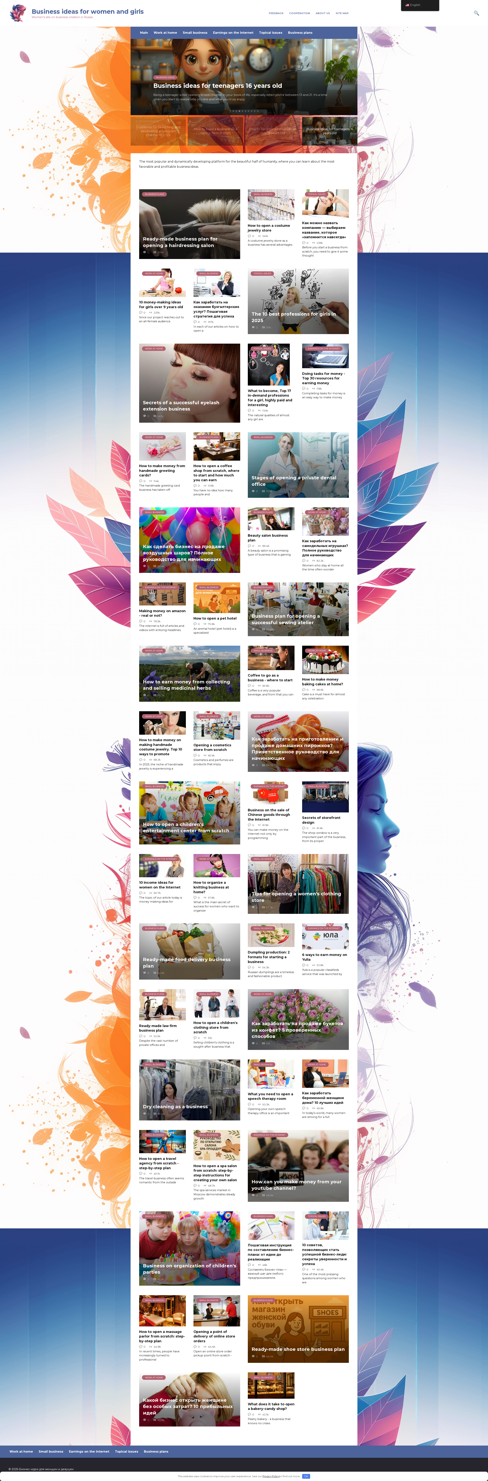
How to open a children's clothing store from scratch (215, 1027)
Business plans (300, 32)
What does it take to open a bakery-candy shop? (271, 1406)
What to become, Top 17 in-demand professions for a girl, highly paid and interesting (270, 398)
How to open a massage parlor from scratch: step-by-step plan (162, 1336)
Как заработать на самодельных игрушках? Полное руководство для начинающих (325, 548)
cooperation (299, 13)
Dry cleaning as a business (175, 1107)
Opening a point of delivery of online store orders (214, 1336)
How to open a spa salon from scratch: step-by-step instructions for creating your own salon (215, 1173)
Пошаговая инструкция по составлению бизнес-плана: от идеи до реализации (271, 1252)
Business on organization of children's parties (189, 1269)
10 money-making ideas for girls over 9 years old (161, 304)
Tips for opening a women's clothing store (296, 897)
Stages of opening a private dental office (294, 481)
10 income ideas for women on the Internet (160, 884)
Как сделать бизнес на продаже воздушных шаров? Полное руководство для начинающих (184, 553)
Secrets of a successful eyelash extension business (181, 406)
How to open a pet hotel (215, 618)
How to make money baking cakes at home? (322, 681)
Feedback (276, 13)
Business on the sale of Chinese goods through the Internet (269, 814)
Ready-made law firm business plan (158, 1028)
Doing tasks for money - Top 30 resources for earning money (323, 378)
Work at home (165, 32)
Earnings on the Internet (233, 32)
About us (323, 13)
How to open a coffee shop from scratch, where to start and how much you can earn (216, 473)
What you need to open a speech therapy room (270, 1096)
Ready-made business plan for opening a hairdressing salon (180, 242)
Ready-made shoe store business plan (298, 1349)
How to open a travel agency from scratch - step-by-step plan (159, 1163)
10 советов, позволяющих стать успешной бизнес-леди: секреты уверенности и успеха (324, 1254)
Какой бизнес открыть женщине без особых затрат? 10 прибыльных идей (188, 1406)
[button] (230, 111)
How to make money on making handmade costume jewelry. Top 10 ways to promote (160, 747)
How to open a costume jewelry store (269, 228)
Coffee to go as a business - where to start (270, 677)
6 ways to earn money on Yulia (324, 957)
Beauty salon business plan (268, 537)
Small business (195, 32)
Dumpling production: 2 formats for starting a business (269, 957)
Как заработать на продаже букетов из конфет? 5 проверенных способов (297, 1030)
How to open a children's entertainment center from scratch (186, 828)
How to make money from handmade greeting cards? (162, 470)
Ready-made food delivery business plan (186, 963)
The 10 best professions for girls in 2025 (294, 317)
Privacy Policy (270, 1476)
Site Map (342, 13)
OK (306, 1476)
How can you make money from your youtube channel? (297, 1185)
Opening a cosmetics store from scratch (212, 747)
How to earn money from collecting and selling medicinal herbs (186, 685)
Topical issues (270, 32)
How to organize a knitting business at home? (211, 887)
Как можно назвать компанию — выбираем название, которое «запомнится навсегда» (324, 230)
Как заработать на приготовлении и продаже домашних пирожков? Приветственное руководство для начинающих (298, 748)
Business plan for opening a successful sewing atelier (286, 619)
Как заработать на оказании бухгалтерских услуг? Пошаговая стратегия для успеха (216, 309)
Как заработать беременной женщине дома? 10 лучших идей (323, 1097)
